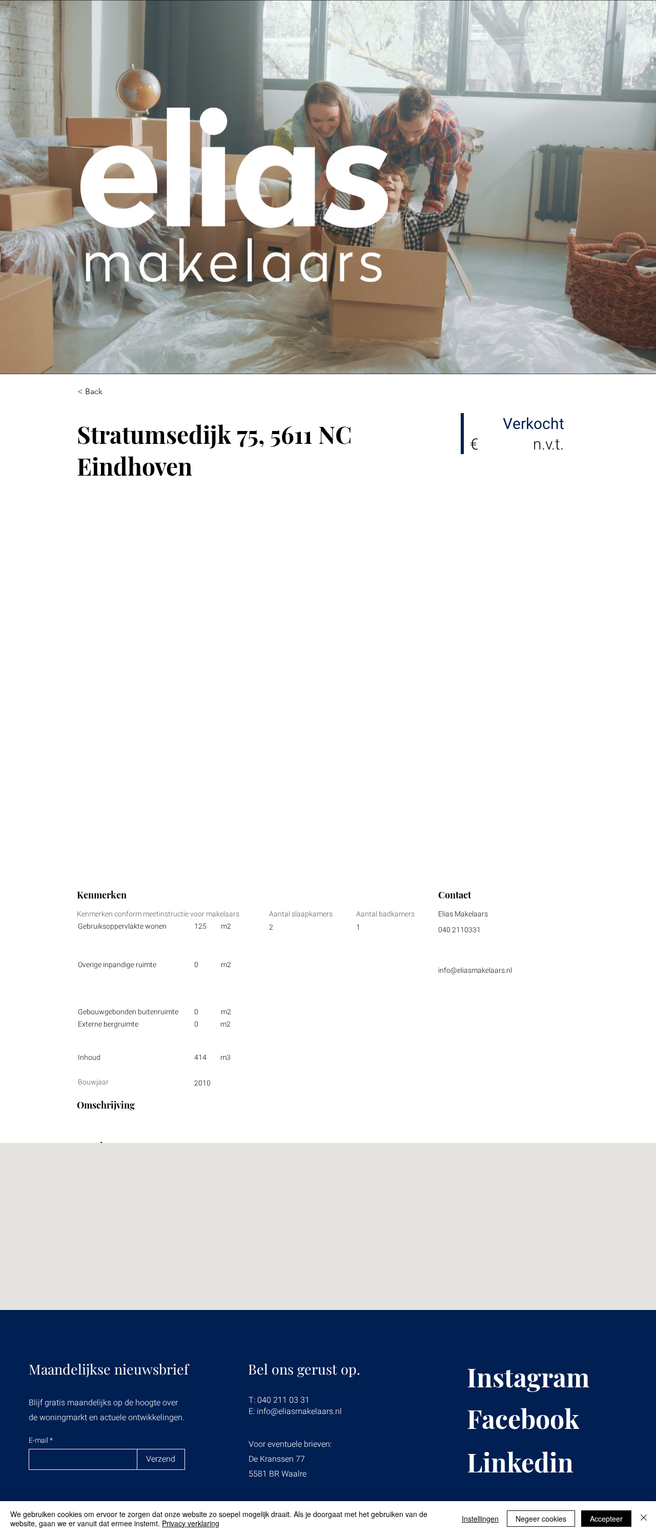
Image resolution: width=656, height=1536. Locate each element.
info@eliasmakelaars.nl (475, 970)
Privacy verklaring (190, 1523)
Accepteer (606, 1518)
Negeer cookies (541, 1518)
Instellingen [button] (480, 1518)
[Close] (644, 1518)
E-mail (39, 1440)
